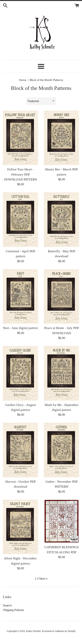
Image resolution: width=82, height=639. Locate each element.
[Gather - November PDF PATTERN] (61, 450)
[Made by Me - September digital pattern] (61, 373)
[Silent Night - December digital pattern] (20, 527)
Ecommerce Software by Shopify (59, 631)
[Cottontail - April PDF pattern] (20, 219)
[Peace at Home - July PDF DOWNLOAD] (61, 296)
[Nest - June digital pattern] (20, 296)
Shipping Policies (13, 610)
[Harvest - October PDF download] (20, 450)
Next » (43, 578)
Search (7, 605)
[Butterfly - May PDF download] (61, 219)
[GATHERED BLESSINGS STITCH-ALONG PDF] (61, 521)
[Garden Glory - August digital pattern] (20, 373)
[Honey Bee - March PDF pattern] (61, 138)
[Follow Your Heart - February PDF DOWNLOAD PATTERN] (20, 138)
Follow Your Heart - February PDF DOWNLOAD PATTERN (20, 174)
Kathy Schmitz (33, 631)
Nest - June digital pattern (20, 328)
